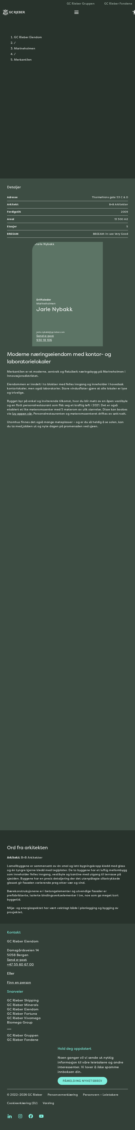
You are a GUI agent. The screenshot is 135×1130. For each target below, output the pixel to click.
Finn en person (19, 982)
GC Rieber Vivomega (24, 1018)
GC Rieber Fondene (22, 1040)
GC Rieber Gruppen (22, 1035)
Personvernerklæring (63, 1095)
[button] (76, 12)
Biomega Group (20, 1022)
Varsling (48, 1103)
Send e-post (45, 336)
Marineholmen (24, 48)
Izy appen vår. (22, 413)
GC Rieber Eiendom (28, 37)
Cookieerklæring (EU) (22, 1103)
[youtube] (41, 1116)
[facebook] (30, 1116)
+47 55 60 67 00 (20, 964)
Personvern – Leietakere (100, 1095)
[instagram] (20, 1116)
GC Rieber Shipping (23, 1000)
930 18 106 (44, 340)
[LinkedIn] (9, 1116)
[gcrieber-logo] (14, 12)
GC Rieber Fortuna (22, 1013)
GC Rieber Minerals (22, 1005)
